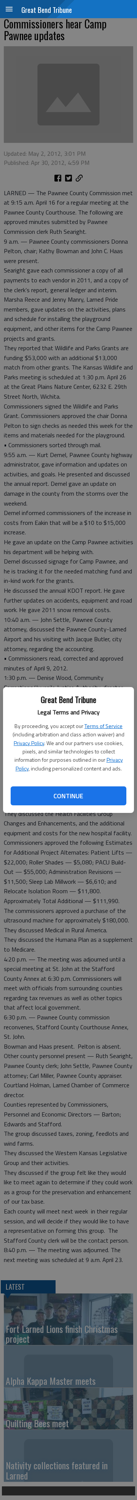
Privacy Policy (29, 743)
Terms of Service (103, 726)
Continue (68, 795)
